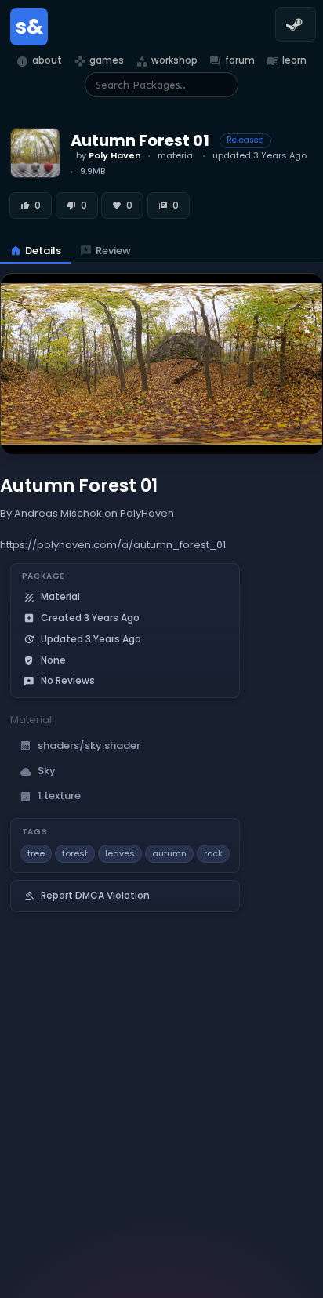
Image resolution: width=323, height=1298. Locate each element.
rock (213, 853)
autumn (169, 853)
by (108, 155)
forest (75, 853)
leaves (120, 853)
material (176, 155)
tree (36, 853)
